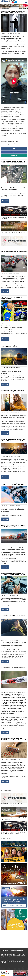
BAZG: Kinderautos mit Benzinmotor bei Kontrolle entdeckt (11, 298)
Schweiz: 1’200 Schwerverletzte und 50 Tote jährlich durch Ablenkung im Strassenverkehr (13, 574)
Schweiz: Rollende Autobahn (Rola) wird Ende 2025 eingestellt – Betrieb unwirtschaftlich (13, 440)
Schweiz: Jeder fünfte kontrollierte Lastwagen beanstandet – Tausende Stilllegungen (13, 526)
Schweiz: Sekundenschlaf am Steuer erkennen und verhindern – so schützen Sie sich (13, 616)
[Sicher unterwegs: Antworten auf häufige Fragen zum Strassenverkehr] (14, 263)
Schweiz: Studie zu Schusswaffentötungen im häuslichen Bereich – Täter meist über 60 (13, 668)
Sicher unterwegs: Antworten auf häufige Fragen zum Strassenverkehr (14, 252)
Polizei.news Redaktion (14, 33)
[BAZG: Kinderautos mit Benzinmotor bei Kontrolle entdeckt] (14, 310)
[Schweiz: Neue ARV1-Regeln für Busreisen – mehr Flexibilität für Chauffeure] (14, 356)
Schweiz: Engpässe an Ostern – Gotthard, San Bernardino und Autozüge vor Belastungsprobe (13, 162)
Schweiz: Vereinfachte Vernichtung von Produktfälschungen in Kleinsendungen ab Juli (13, 739)
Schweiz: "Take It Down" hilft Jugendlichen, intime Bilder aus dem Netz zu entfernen (12, 391)
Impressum (4, 950)
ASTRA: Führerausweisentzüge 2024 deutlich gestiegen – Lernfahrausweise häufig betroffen (13, 483)
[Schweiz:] (14, 402)
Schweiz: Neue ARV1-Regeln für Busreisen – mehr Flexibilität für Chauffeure (12, 345)
